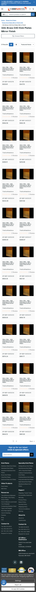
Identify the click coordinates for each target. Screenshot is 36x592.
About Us (21, 518)
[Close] (34, 2)
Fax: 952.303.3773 (6, 528)
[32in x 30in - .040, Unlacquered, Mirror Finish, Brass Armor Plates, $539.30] (9, 291)
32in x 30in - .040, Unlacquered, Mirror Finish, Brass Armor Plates (8, 302)
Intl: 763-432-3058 (6, 531)
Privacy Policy (22, 500)
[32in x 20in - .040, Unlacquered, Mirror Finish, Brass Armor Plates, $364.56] (9, 96)
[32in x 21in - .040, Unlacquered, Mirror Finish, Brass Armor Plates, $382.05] (27, 96)
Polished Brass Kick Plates (26, 477)
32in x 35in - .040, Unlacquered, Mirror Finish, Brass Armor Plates (25, 380)
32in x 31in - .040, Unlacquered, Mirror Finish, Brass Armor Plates (25, 302)
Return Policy (22, 502)
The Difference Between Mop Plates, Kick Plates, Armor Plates (8, 497)
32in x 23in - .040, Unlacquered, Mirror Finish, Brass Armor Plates (25, 147)
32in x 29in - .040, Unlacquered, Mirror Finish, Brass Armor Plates (25, 263)
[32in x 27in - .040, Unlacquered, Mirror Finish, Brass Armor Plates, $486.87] (27, 213)
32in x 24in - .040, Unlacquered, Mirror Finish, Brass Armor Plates (8, 186)
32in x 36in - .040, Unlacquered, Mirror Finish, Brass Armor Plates (8, 419)
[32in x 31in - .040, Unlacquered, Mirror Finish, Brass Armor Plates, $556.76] (27, 291)
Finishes (3, 515)
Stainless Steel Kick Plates (8, 466)
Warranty (21, 497)
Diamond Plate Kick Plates (8, 479)
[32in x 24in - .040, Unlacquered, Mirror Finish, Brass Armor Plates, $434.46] (9, 174)
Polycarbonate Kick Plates (26, 479)
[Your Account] (30, 9)
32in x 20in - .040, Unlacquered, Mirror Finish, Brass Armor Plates (8, 108)
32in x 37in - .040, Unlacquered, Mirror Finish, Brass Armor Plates (25, 419)
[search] (33, 14)
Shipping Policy (23, 506)
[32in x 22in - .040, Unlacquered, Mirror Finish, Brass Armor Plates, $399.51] (9, 135)
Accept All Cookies (18, 589)
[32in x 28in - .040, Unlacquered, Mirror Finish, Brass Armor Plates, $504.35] (9, 252)
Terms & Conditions (24, 509)
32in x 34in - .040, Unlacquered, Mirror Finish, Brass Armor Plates (8, 380)
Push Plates (4, 486)
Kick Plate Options (6, 510)
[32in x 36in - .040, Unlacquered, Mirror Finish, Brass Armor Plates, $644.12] (9, 407)
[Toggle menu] (2, 9)
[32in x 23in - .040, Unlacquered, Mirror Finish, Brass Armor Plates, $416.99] (27, 135)
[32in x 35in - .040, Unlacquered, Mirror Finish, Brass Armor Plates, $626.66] (27, 368)
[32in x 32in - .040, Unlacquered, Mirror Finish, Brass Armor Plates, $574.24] (9, 330)
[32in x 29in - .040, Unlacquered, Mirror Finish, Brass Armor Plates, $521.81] (27, 252)
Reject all (18, 585)
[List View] (16, 44)
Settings (18, 581)
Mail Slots (4, 488)
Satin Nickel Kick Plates (25, 481)
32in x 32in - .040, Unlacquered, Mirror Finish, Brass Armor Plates (8, 341)
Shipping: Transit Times (25, 493)
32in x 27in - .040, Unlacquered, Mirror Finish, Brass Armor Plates (25, 225)
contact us (17, 1)
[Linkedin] (21, 562)
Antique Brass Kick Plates (26, 466)
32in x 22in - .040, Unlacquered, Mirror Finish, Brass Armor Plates (8, 147)
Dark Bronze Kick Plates (25, 468)
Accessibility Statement (25, 495)
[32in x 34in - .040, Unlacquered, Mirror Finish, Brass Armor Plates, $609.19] (9, 368)
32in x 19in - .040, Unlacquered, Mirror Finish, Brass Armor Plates (25, 69)
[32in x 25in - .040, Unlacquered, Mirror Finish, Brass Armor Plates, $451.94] (27, 174)
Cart (33, 9)
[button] (18, 36)
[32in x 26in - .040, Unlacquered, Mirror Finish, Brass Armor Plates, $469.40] (9, 213)
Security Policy (23, 504)
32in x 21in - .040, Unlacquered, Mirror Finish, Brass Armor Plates (25, 108)
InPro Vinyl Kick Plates (25, 470)
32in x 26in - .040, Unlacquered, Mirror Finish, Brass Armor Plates (8, 225)
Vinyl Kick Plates (6, 477)
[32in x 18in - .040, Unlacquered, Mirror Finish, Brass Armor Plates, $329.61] (9, 57)
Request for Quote (6, 533)
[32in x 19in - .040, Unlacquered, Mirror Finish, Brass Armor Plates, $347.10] (27, 57)
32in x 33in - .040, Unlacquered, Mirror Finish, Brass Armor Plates (25, 341)
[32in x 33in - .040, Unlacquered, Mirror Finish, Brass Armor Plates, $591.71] (27, 330)
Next (31, 441)
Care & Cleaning (5, 513)
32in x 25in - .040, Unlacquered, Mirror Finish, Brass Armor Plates (25, 186)
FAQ (2, 519)
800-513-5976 (8, 1)
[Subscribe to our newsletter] (32, 455)
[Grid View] (11, 44)
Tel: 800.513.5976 (6, 526)
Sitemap (21, 511)
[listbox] (27, 44)
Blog (2, 517)
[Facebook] (15, 562)
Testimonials (22, 520)
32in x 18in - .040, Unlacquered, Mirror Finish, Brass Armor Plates (8, 69)
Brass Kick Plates (6, 475)
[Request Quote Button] (4, 582)
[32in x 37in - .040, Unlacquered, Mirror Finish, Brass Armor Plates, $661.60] (27, 407)
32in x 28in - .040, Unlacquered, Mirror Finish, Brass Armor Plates (8, 263)
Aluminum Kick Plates (7, 468)
